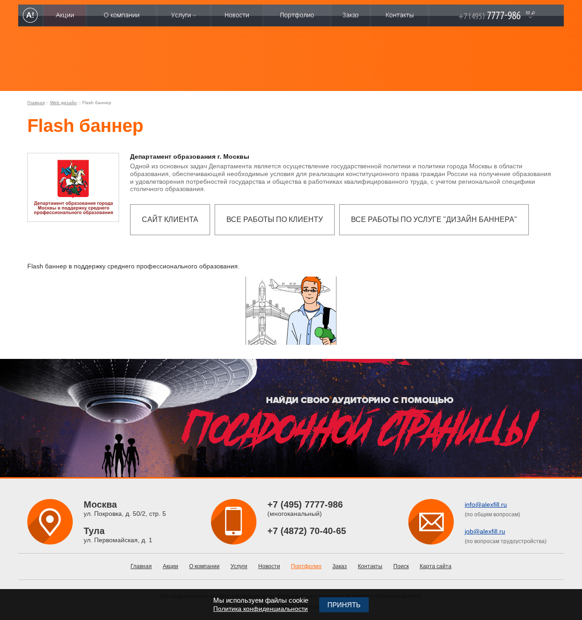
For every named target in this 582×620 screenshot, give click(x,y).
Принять (344, 605)
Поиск (401, 566)
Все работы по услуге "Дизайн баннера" (434, 219)
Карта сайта (436, 566)
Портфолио (306, 566)
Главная (36, 102)
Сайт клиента (170, 219)
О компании (204, 566)
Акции (170, 566)
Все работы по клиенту (274, 219)
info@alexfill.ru (486, 504)
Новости (269, 566)
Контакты (370, 566)
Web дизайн (63, 102)
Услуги (239, 566)
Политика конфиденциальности (260, 608)
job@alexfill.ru (485, 531)
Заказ (339, 566)
